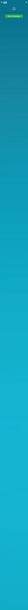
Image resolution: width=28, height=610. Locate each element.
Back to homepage (14, 16)
